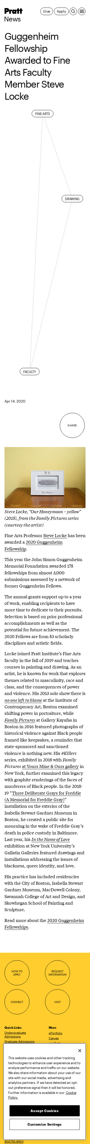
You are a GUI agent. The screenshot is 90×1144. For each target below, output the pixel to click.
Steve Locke (55, 535)
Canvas (54, 1038)
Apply (61, 11)
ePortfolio (55, 1033)
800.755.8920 (14, 1141)
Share (72, 425)
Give (46, 11)
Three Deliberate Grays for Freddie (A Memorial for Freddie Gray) (42, 796)
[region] (44, 1091)
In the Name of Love (51, 839)
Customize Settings (45, 1124)
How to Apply (17, 973)
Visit (57, 1002)
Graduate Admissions (19, 1041)
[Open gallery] (45, 443)
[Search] (73, 11)
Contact (17, 1002)
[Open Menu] (82, 11)
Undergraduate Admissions (15, 1034)
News (12, 19)
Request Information (57, 973)
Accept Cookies (44, 1111)
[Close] (79, 1050)
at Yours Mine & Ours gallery (50, 766)
